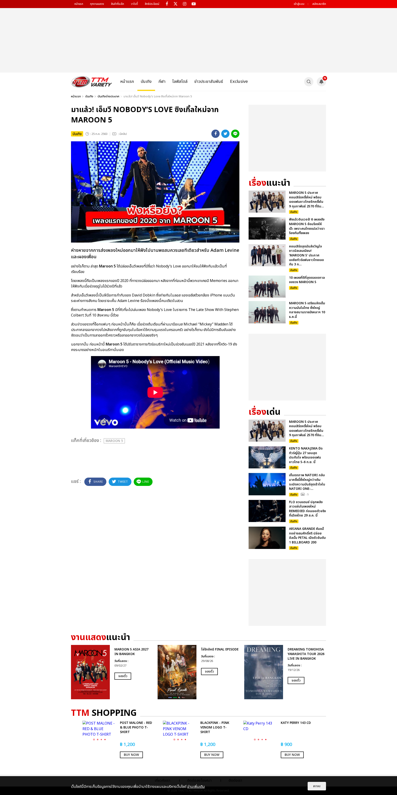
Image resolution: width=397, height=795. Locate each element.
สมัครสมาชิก (319, 4)
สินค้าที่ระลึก (117, 4)
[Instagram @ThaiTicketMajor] (185, 4)
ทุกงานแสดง (97, 4)
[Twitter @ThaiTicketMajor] (176, 4)
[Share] (215, 134)
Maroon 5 (114, 440)
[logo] (91, 82)
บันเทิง (146, 81)
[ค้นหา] (308, 81)
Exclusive (239, 81)
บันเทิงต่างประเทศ (108, 96)
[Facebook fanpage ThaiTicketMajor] (167, 4)
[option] (112, 672)
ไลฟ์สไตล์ (179, 81)
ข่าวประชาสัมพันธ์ (208, 81)
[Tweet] (225, 134)
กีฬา (162, 81)
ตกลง (316, 786)
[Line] (235, 134)
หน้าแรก (78, 4)
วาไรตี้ (134, 4)
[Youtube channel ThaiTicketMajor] (194, 4)
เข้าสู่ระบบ (299, 4)
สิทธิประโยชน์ (152, 4)
